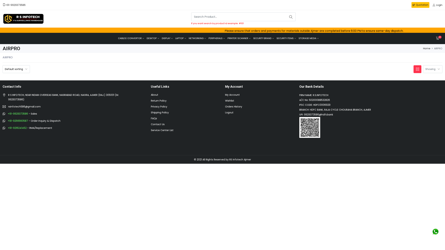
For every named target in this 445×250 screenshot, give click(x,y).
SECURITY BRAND (262, 38)
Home (426, 48)
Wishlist (229, 100)
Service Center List (162, 130)
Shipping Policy (160, 112)
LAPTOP (179, 38)
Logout (229, 112)
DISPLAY (166, 38)
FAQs (154, 118)
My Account (232, 95)
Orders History (233, 106)
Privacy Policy (159, 106)
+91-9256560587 (18, 121)
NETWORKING (196, 38)
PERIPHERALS (215, 38)
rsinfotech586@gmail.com (24, 106)
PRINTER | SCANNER (238, 38)
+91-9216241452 (17, 128)
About (154, 95)
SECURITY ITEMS (285, 38)
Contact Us (158, 124)
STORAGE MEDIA (307, 38)
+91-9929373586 (18, 113)
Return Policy (159, 100)
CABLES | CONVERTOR (130, 38)
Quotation (422, 5)
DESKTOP (152, 38)
